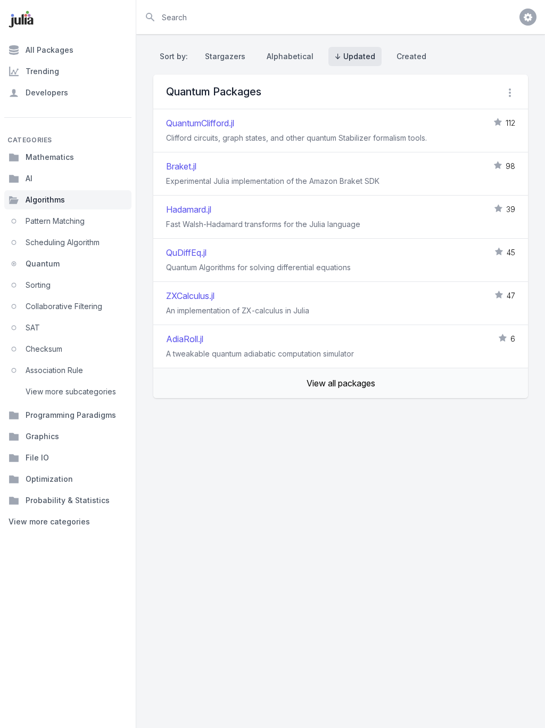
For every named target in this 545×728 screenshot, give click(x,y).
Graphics (42, 436)
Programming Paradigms (71, 414)
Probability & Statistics (68, 500)
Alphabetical (290, 56)
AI (29, 178)
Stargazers (225, 56)
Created (411, 56)
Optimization (49, 478)
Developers (47, 92)
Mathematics (50, 156)
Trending (42, 71)
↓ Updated (355, 56)
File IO (37, 457)
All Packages (49, 49)
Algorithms (45, 199)
